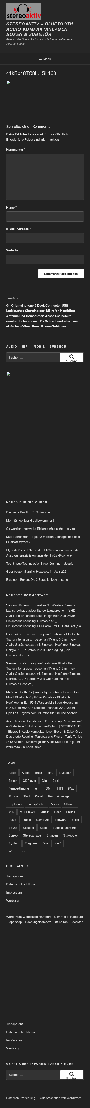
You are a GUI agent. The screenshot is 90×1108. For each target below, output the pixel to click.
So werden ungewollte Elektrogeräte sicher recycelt (41, 528)
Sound (13, 827)
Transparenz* (15, 876)
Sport (43, 827)
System (14, 843)
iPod (26, 796)
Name (11, 207)
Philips (70, 812)
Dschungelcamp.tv (38, 922)
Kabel (39, 796)
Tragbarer (31, 843)
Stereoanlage (32, 835)
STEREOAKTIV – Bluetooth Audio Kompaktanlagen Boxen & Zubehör (39, 29)
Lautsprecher (36, 804)
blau (50, 772)
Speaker (28, 827)
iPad (71, 788)
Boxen (13, 780)
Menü (47, 59)
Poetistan (76, 922)
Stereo (13, 835)
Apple (12, 772)
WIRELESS (17, 851)
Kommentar (15, 149)
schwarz (61, 819)
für (36, 788)
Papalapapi (14, 922)
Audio (26, 772)
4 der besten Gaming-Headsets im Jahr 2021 (37, 571)
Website (12, 250)
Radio (27, 819)
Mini (11, 812)
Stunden (52, 835)
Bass (38, 772)
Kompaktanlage (58, 796)
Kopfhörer (15, 804)
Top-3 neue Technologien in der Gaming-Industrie (39, 563)
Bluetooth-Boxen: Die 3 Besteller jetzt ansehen (37, 579)
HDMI (47, 788)
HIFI (60, 788)
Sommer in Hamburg (68, 916)
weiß (58, 843)
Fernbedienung (19, 788)
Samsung (42, 819)
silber (75, 819)
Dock (56, 780)
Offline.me (61, 922)
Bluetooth (65, 772)
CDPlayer (29, 780)
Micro (55, 804)
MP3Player (27, 812)
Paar (57, 812)
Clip (44, 780)
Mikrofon (70, 804)
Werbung (12, 900)
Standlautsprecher (65, 827)
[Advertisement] (32, 464)
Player (13, 819)
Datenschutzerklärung (21, 884)
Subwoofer (70, 835)
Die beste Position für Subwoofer (28, 512)
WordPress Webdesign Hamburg (28, 916)
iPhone (13, 796)
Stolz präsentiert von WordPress (60, 1098)
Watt (46, 843)
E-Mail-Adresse (18, 228)
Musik (44, 812)
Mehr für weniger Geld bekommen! (30, 520)
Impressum (14, 892)
